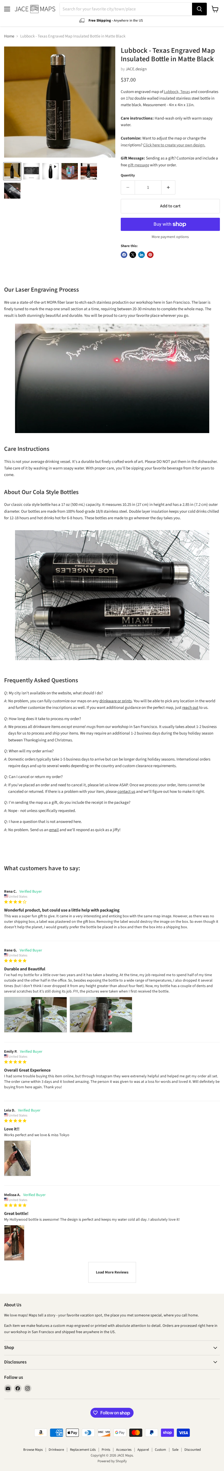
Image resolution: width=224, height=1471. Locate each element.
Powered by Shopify (112, 1461)
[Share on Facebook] (124, 254)
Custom (160, 1449)
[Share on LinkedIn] (141, 254)
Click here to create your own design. (174, 145)
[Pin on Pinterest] (150, 254)
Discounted (192, 1449)
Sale (175, 1449)
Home (9, 36)
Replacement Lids (83, 1449)
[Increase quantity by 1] (168, 187)
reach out (190, 707)
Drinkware (56, 1449)
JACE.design (136, 69)
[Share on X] (132, 254)
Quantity (128, 175)
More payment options (170, 237)
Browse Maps (33, 1449)
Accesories (123, 1449)
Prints (106, 1449)
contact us (126, 791)
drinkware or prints (115, 701)
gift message (138, 165)
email (54, 830)
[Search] (199, 9)
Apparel (143, 1449)
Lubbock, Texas (177, 92)
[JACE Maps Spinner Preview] (50, 171)
